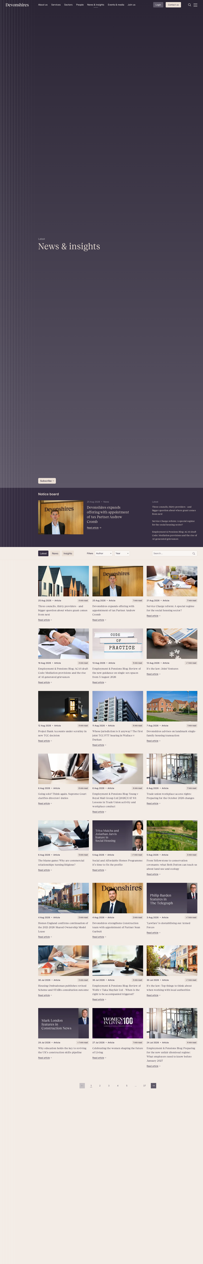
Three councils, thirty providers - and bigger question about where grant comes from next (174, 510)
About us (43, 4)
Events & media (116, 4)
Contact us (173, 4)
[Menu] (195, 5)
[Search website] (189, 4)
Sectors (68, 4)
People (80, 4)
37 (145, 1086)
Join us (131, 4)
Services (56, 4)
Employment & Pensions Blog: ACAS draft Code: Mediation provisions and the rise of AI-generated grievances (174, 535)
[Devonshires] (20, 4)
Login (158, 4)
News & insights (95, 4)
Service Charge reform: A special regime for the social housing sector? (173, 523)
